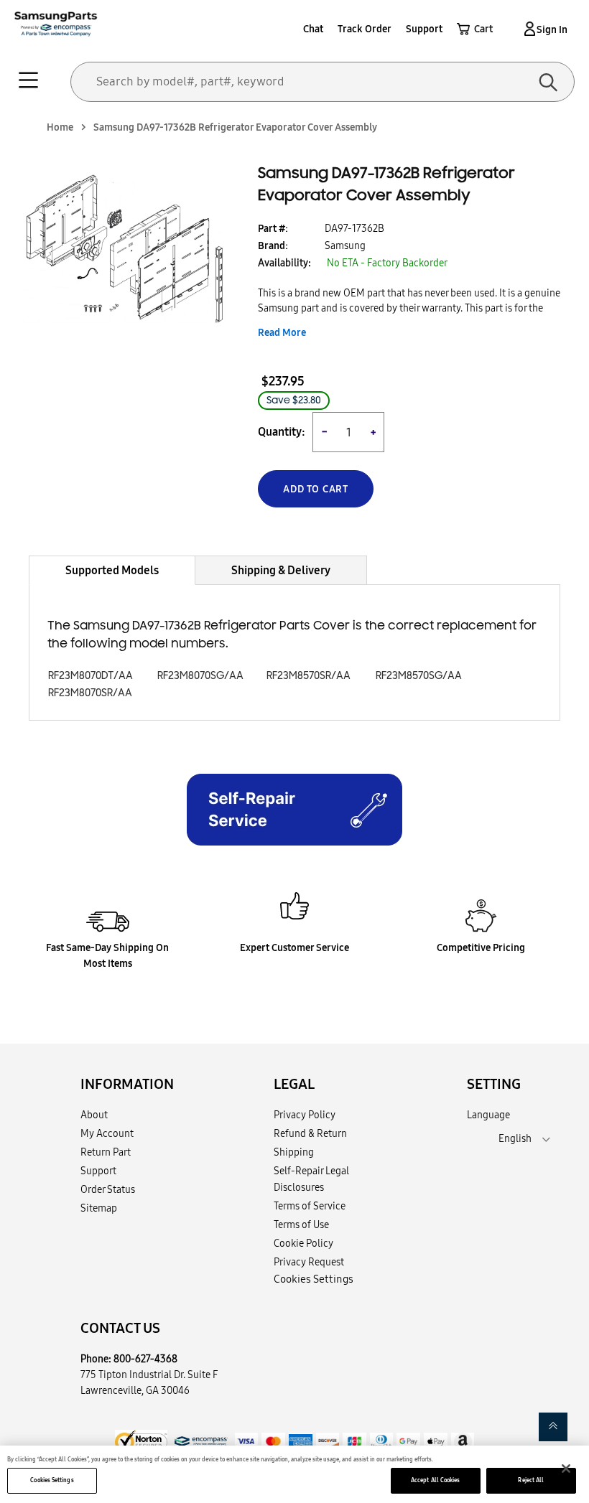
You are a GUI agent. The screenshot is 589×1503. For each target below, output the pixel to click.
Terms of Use (301, 1224)
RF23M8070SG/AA (200, 676)
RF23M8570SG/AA (419, 676)
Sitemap (98, 1208)
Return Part (105, 1152)
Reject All (531, 1480)
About (94, 1115)
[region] (294, 1474)
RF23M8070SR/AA (90, 693)
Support (424, 29)
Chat (313, 29)
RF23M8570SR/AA (308, 676)
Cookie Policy (303, 1243)
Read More (282, 332)
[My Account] (527, 28)
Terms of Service (309, 1206)
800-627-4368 (145, 1359)
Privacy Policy (304, 1115)
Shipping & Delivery (280, 570)
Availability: (284, 263)
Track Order (364, 29)
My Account (107, 1133)
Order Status (107, 1189)
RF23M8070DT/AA (90, 676)
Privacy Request (309, 1262)
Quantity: (281, 431)
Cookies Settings (51, 1480)
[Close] (566, 1468)
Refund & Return (310, 1133)
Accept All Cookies (435, 1480)
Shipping (294, 1152)
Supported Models (112, 570)
